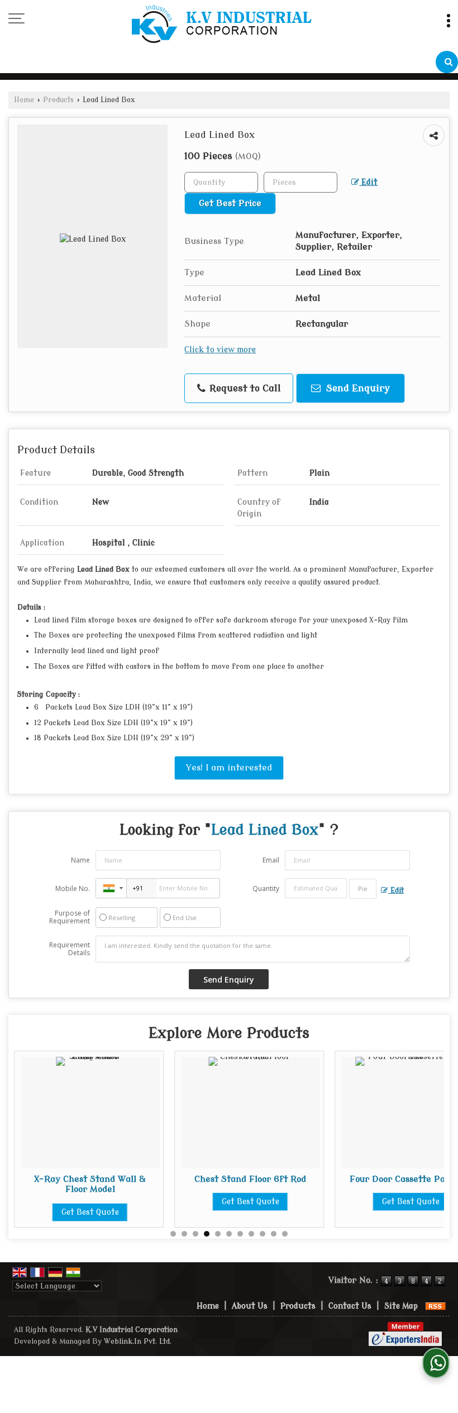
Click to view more (220, 350)
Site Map (401, 1306)
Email (271, 860)
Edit (368, 182)
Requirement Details (69, 949)
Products (58, 100)
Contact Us (349, 1306)
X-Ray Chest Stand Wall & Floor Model (90, 1184)
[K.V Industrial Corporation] (222, 25)
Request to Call (244, 388)
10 (273, 1234)
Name (80, 860)
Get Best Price (230, 203)
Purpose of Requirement (69, 917)
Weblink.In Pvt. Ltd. (137, 1341)
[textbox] (300, 182)
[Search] (447, 62)
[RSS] (436, 1306)
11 (285, 1234)
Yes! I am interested (229, 768)
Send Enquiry (356, 388)
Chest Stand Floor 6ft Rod (250, 1179)
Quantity (265, 888)
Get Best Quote (90, 1212)
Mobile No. (72, 888)
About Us (250, 1306)
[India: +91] (111, 888)
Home (24, 100)
